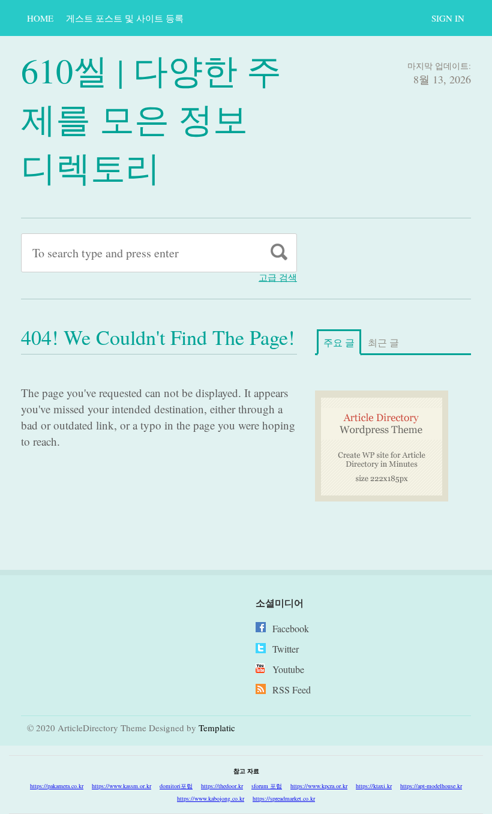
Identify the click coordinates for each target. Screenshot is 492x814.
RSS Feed (291, 689)
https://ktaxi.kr (374, 786)
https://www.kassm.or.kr (121, 786)
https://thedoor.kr (222, 786)
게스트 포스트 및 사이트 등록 (125, 18)
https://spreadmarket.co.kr (284, 798)
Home (40, 18)
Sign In (447, 18)
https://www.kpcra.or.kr (318, 786)
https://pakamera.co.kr (56, 786)
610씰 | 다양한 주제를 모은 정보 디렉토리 (151, 118)
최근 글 (383, 342)
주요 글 (339, 342)
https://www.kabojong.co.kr (210, 798)
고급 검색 (278, 277)
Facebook (290, 628)
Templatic (217, 728)
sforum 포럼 (266, 786)
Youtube (288, 669)
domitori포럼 (176, 786)
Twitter (285, 648)
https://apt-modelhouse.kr (431, 786)
